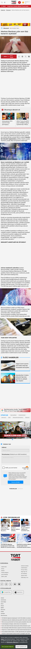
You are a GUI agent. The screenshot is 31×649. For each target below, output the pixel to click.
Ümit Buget (11, 56)
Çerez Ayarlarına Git (21, 646)
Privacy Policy (24, 569)
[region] (15, 642)
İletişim (3, 570)
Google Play (7, 592)
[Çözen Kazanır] (15, 24)
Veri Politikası (24, 573)
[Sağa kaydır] (28, 119)
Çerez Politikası (4, 574)
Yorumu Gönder (15, 482)
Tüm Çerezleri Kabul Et (7, 646)
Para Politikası (25, 100)
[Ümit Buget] (2, 56)
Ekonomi (8, 10)
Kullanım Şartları (25, 565)
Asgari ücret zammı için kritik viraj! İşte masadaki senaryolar (22, 365)
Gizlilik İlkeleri (24, 567)
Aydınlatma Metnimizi (13, 642)
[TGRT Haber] (13, 2)
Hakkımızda (4, 566)
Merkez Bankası (19, 98)
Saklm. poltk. (4, 576)
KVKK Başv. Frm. (24, 577)
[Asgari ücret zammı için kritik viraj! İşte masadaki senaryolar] (8, 365)
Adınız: (4, 447)
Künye (2, 568)
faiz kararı (25, 346)
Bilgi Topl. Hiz (24, 571)
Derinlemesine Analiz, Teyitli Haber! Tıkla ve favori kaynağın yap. (15, 410)
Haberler (3, 10)
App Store (19, 592)
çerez (2, 639)
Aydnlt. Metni (24, 575)
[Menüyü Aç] (4, 2)
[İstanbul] (8, 378)
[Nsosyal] (29, 56)
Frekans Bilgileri (4, 572)
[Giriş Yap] (19, 2)
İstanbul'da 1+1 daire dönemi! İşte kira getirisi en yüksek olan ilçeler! (22, 378)
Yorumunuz (14, 454)
